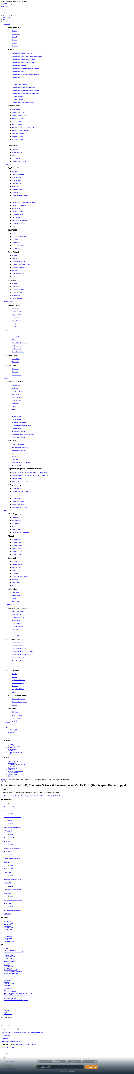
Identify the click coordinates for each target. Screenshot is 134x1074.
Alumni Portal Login (14, 746)
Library (14, 324)
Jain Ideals (15, 388)
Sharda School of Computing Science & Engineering (27, 56)
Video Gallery (16, 362)
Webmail (10, 750)
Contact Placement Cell (18, 298)
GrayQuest (4, 17)
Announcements (16, 523)
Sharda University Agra (11, 973)
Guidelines (15, 573)
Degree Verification (17, 124)
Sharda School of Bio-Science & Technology (25, 62)
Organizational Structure (19, 450)
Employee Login (13, 761)
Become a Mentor (17, 548)
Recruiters (7, 965)
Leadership (15, 403)
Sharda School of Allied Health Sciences (23, 87)
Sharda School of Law (18, 71)
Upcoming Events (17, 520)
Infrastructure (15, 309)
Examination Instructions (19, 658)
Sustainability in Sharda (18, 437)
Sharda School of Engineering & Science (23, 59)
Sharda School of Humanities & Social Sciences (25, 74)
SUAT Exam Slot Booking (19, 236)
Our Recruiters (16, 295)
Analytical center (16, 465)
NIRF (6, 948)
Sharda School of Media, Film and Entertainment (26, 68)
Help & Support (16, 712)
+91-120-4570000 (6, 1035)
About (6, 378)
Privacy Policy (27, 1044)
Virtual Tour (4, 1038)
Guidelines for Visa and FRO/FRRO (22, 652)
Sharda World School (10, 970)
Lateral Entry (8, 929)
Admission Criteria (17, 177)
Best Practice (15, 456)
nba (13, 585)
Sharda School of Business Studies (22, 53)
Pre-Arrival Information (18, 646)
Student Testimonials (18, 501)
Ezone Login (11, 763)
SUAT (6, 953)
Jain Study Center (17, 349)
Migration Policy (16, 567)
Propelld (9, 17)
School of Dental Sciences (19, 84)
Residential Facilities (18, 321)
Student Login (12, 747)
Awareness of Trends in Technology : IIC (23, 481)
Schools (14, 327)
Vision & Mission (17, 397)
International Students (13, 730)
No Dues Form (12, 754)
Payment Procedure (17, 214)
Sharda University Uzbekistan (13, 971)
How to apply (16, 620)
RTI (13, 453)
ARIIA (6, 996)
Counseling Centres (17, 211)
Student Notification (17, 643)
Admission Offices (17, 715)
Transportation (16, 318)
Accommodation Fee (18, 617)
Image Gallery (16, 158)
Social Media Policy (10, 998)
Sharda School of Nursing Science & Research (25, 93)
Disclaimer (19, 1044)
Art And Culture (16, 346)
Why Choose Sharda (18, 611)
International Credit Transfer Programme (16, 1000)
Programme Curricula (18, 133)
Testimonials (15, 149)
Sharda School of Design (19, 65)
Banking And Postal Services (20, 343)
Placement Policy (17, 292)
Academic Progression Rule (20, 576)
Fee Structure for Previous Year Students (23, 202)
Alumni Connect (16, 539)
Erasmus (14, 705)
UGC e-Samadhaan (10, 991)
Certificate (15, 46)
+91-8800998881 (9, 1068)
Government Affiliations (19, 422)
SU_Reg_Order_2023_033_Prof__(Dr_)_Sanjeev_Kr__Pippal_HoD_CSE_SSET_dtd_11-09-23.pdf (33, 796)
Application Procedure (18, 261)
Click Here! (4, 3)
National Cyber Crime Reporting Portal (15, 995)
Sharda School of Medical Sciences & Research (25, 90)
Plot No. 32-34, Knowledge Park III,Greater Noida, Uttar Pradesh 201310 (22, 1032)
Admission (7, 921)
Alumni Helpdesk (17, 554)
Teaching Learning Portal (15, 771)
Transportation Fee (17, 189)
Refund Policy (16, 217)
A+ (5, 9)
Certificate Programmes (18, 699)
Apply (6, 727)
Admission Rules (17, 623)
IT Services (15, 340)
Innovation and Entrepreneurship (21, 491)
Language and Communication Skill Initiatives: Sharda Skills (29, 472)
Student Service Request (19, 161)
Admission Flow (16, 180)
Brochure (14, 561)
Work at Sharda (16, 419)
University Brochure (17, 139)
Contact (10, 776)
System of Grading (17, 121)
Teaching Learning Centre (19, 507)
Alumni (6, 987)
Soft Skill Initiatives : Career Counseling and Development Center (31, 475)
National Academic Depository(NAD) (23, 127)
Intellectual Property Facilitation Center (23, 434)
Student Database (17, 551)
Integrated (14, 43)
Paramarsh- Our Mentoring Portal (17, 764)
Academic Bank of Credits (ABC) (21, 130)
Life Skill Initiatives (17, 478)
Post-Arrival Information (19, 649)
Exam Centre (15, 242)
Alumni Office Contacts (18, 545)
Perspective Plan (16, 400)
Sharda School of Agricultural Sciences (23, 102)
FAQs (13, 226)
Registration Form (17, 564)
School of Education (17, 99)
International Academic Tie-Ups (21, 264)
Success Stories (16, 498)
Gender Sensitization (18, 352)
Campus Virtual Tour (18, 174)
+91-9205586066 (9, 1061)
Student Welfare (16, 337)
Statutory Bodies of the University (21, 425)
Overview (14, 171)
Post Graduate (16, 34)
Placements (7, 963)
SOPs (13, 570)
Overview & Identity (18, 391)
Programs (14, 258)
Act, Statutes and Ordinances (20, 447)
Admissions (7, 164)
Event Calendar (16, 375)
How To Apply (8, 923)
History (14, 409)
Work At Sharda (9, 983)
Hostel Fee (15, 186)
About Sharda (8, 968)
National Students (12, 729)
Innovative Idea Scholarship (20, 195)
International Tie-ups (18, 683)
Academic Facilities (17, 312)
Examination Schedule (18, 112)
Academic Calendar (17, 118)
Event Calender (12, 766)
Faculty (14, 406)
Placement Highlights (18, 289)
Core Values (15, 394)
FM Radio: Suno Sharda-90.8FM (21, 532)
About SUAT (15, 233)
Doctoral (14, 37)
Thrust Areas (15, 459)
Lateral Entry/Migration (18, 223)
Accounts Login (12, 768)
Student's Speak (16, 667)
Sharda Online (16, 77)
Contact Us (15, 155)
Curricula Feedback (17, 136)
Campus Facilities (17, 315)
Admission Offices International (13, 952)
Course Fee (7, 924)
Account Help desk (9, 956)
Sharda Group (16, 385)
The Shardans (16, 582)
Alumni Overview (17, 542)
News (13, 526)
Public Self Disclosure (18, 444)
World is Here (16, 718)
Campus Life (8, 301)
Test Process (15, 239)
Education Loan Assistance (19, 205)
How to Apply (16, 208)
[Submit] (18, 1029)
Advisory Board (16, 416)
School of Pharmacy (17, 96)
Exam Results (16, 109)
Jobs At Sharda (12, 774)
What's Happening (17, 152)
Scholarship (15, 192)
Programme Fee (16, 183)
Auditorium (15, 334)
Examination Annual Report (20, 115)
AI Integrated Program (18, 431)
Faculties (6, 982)
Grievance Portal (13, 773)
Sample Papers (16, 248)
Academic (7, 24)
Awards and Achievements (19, 504)
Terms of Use (35, 1044)
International (8, 604)
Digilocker (11, 744)
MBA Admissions (12, 732)
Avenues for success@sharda (20, 220)
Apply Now (15, 721)
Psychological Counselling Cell (21, 462)
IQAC (6, 724)
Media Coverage (16, 529)
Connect (6, 510)
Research (7, 722)
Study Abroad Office (18, 273)
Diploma (14, 40)
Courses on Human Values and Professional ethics (18, 993)
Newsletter (15, 270)
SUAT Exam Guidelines (19, 245)
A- (5, 11)
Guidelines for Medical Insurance (21, 655)
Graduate (14, 31)
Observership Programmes (19, 702)
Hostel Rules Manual (18, 661)
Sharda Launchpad (17, 488)
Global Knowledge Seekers (20, 267)
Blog (5, 990)
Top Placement (16, 286)
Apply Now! (4, 6)
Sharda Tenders (16, 428)
